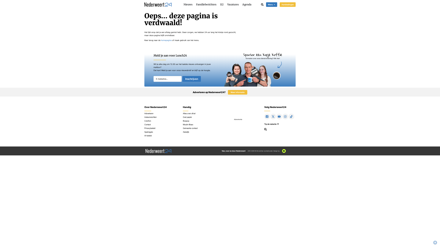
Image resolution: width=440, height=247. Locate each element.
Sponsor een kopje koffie (262, 54)
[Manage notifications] (435, 242)
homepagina (166, 40)
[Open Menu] (274, 4)
